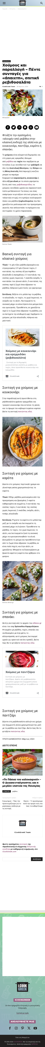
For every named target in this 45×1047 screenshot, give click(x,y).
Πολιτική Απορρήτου (22, 1037)
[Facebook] (9, 1028)
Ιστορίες (12, 9)
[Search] (41, 3)
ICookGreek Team (8, 86)
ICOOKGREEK (18, 1042)
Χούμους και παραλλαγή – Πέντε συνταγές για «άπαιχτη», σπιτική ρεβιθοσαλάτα (21, 73)
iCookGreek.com (9, 851)
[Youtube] (35, 1028)
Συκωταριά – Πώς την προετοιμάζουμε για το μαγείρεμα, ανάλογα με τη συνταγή (11, 805)
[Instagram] (16, 1028)
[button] (4, 3)
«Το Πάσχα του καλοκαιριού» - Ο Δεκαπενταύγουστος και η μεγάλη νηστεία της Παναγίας (21, 782)
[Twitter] (29, 1028)
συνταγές (23, 844)
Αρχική (4, 9)
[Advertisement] (23, 891)
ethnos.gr (37, 623)
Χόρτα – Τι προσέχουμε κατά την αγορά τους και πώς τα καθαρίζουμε (33, 803)
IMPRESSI (34, 1044)
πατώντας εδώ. (25, 411)
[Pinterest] (22, 1028)
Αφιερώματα (22, 9)
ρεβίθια (14, 791)
